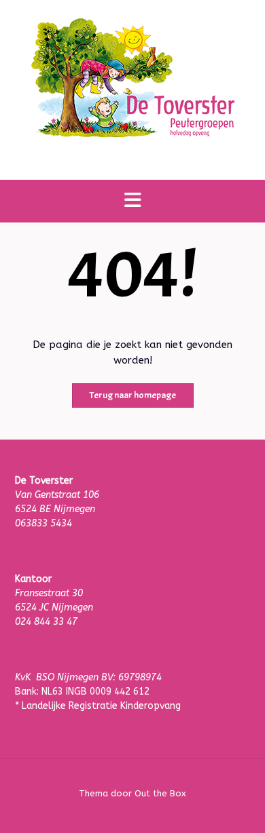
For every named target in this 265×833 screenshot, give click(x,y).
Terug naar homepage (133, 395)
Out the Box (160, 793)
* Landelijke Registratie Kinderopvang (98, 706)
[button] (132, 201)
